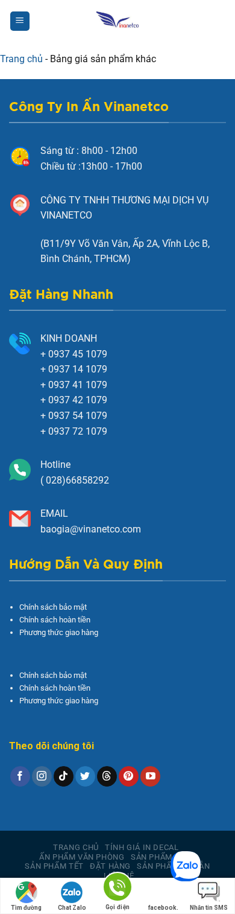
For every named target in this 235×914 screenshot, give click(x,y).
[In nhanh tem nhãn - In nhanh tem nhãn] (118, 21)
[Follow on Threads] (107, 776)
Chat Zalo (72, 907)
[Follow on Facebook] (20, 776)
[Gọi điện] (117, 888)
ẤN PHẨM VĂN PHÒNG (81, 856)
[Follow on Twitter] (85, 776)
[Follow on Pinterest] (129, 776)
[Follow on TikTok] (64, 776)
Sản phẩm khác (163, 856)
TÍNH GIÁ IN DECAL (141, 847)
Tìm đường (26, 907)
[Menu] (20, 21)
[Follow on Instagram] (42, 776)
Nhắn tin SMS (209, 907)
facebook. (163, 907)
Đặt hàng (110, 866)
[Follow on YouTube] (150, 776)
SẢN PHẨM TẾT (54, 866)
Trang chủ (21, 59)
